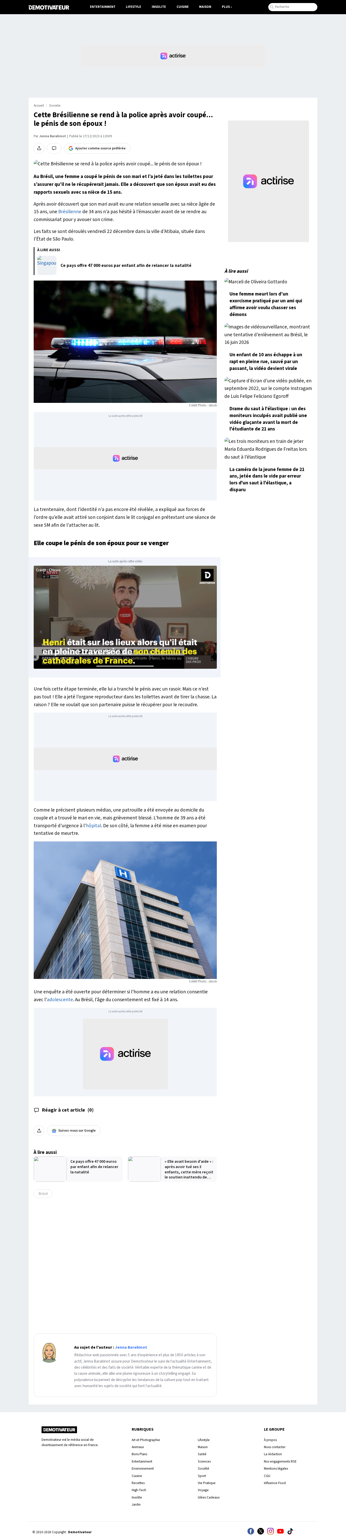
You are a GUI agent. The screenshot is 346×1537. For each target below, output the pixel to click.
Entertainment (103, 7)
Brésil (43, 1193)
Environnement (143, 1468)
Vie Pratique (207, 1483)
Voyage (203, 1490)
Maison (205, 7)
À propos (270, 1439)
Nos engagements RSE (280, 1461)
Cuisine (183, 7)
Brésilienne (69, 211)
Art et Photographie (146, 1439)
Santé (202, 1454)
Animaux (138, 1447)
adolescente (60, 999)
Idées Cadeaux (209, 1497)
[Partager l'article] (39, 148)
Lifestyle (133, 7)
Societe (55, 105)
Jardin (136, 1504)
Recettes (138, 1483)
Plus (226, 7)
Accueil (39, 105)
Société (203, 1468)
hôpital (93, 825)
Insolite (159, 7)
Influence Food (275, 1483)
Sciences (204, 1461)
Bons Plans (139, 1454)
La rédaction (273, 1454)
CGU (267, 1475)
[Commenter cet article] (54, 148)
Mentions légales (276, 1468)
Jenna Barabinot (52, 136)
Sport (202, 1475)
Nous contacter (274, 1447)
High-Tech (139, 1490)
